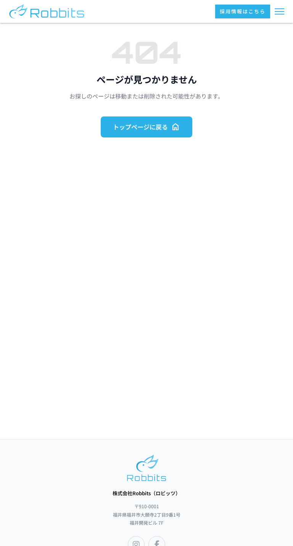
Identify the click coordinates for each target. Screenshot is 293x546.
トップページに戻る (146, 126)
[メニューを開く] (279, 11)
